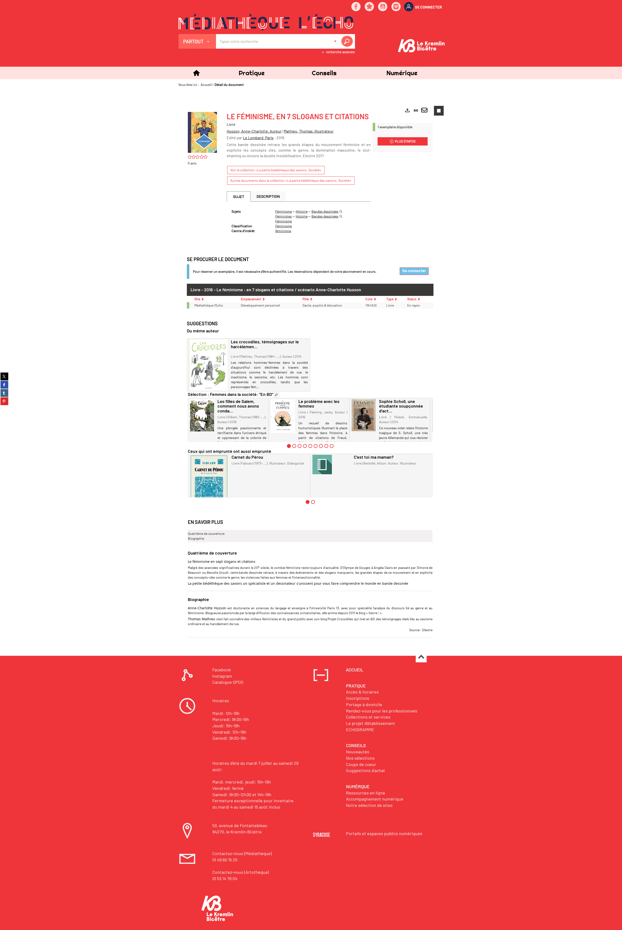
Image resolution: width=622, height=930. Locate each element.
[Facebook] (356, 7)
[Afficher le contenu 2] (294, 446)
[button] (251, 73)
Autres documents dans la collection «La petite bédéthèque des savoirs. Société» (290, 180)
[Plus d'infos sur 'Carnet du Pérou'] (209, 480)
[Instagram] (396, 7)
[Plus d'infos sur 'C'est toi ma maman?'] (331, 464)
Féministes (283, 216)
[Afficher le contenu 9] (332, 446)
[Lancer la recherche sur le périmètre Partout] (348, 41)
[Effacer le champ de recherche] (336, 41)
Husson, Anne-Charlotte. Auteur (254, 131)
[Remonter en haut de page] (421, 657)
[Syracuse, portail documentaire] (265, 22)
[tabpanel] (299, 221)
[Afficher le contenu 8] (326, 446)
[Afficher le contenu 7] (321, 446)
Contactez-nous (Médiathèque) (242, 853)
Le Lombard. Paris (258, 137)
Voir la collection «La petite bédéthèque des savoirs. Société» (275, 170)
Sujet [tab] (238, 196)
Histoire (302, 211)
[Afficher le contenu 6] (316, 446)
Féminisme (283, 211)
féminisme (283, 231)
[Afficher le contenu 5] (310, 446)
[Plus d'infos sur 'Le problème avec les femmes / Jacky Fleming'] (283, 416)
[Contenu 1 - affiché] (289, 446)
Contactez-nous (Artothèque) (240, 872)
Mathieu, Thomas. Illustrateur (309, 131)
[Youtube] (383, 7)
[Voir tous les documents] (276, 395)
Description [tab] (268, 196)
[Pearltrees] (369, 7)
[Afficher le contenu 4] (305, 446)
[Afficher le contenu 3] (300, 446)
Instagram (222, 676)
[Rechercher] (340, 211)
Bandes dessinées (324, 211)
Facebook (221, 669)
